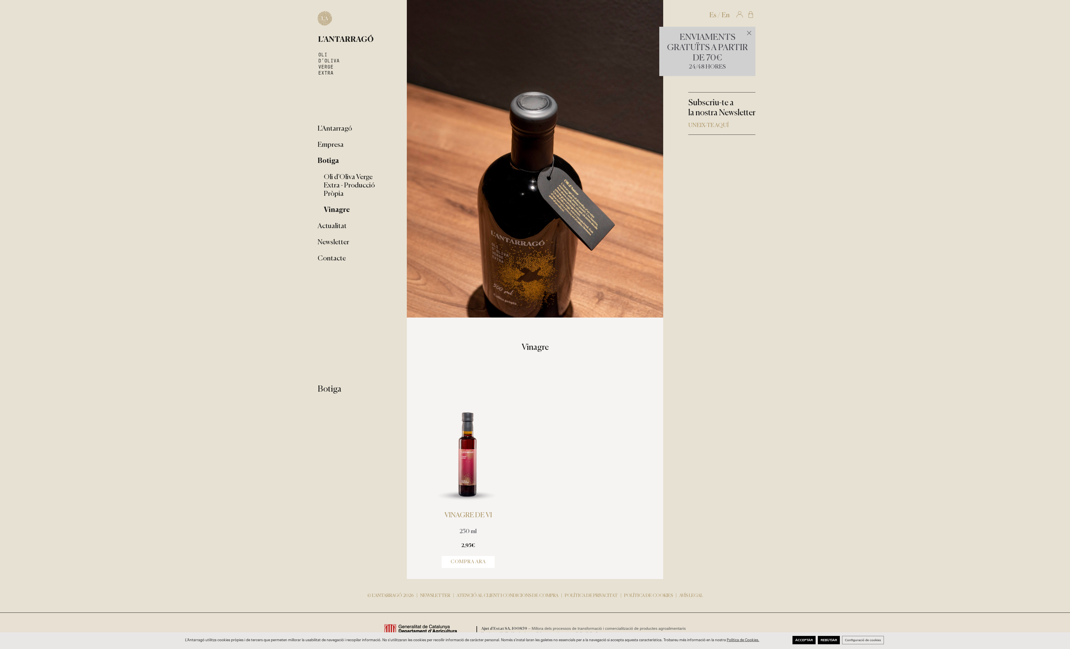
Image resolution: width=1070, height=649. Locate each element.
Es (712, 15)
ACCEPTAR (804, 640)
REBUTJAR (829, 640)
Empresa (331, 144)
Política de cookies (648, 596)
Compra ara (468, 561)
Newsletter (333, 242)
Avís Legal (691, 596)
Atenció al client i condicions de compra (507, 596)
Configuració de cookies (863, 640)
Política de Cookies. (743, 640)
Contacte (332, 258)
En (726, 15)
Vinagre (337, 210)
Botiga (328, 161)
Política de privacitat (591, 596)
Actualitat (332, 226)
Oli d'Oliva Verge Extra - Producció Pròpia (349, 185)
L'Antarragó (335, 128)
